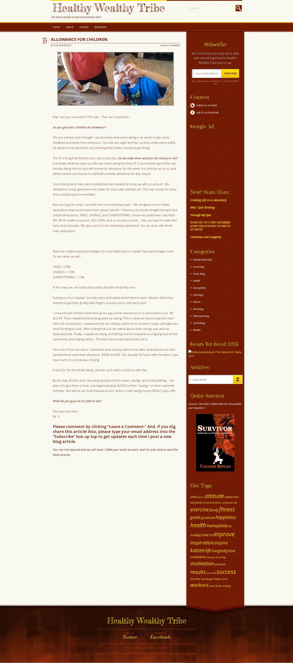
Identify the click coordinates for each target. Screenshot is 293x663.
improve (224, 534)
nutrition (219, 564)
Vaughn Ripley (62, 45)
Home (56, 27)
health (198, 525)
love (231, 550)
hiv (230, 526)
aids (193, 497)
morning (220, 557)
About (69, 27)
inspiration (202, 542)
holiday (195, 535)
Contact (84, 27)
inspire (221, 543)
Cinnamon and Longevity (205, 237)
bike (236, 497)
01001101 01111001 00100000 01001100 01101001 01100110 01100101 (210, 225)
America (200, 497)
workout (199, 584)
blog (192, 502)
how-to (207, 534)
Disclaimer (100, 27)
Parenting (198, 309)
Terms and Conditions (185, 653)
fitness (227, 509)
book (199, 502)
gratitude (208, 517)
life (208, 550)
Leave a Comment (170, 45)
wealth (224, 579)
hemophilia (217, 525)
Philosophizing (201, 316)
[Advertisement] (213, 157)
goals (195, 517)
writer (218, 586)
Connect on (160, 635)
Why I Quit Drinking (202, 207)
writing (227, 586)
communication (211, 502)
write (212, 586)
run (214, 573)
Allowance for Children (79, 39)
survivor (195, 579)
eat (235, 502)
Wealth (197, 330)
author (229, 497)
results (197, 571)
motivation (202, 563)
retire (208, 573)
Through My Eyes (200, 215)
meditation (198, 557)
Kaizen (196, 302)
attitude (214, 496)
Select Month (200, 380)
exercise (199, 509)
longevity (220, 550)
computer (227, 502)
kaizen (197, 550)
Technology (199, 323)
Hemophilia (199, 288)
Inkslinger (198, 295)
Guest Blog (199, 273)
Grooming (198, 267)
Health (196, 280)
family (213, 510)
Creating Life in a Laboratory (208, 200)
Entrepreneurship (202, 259)
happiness (225, 517)
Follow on (130, 635)
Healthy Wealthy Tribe (109, 8)
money (211, 557)
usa (203, 579)
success (226, 572)
